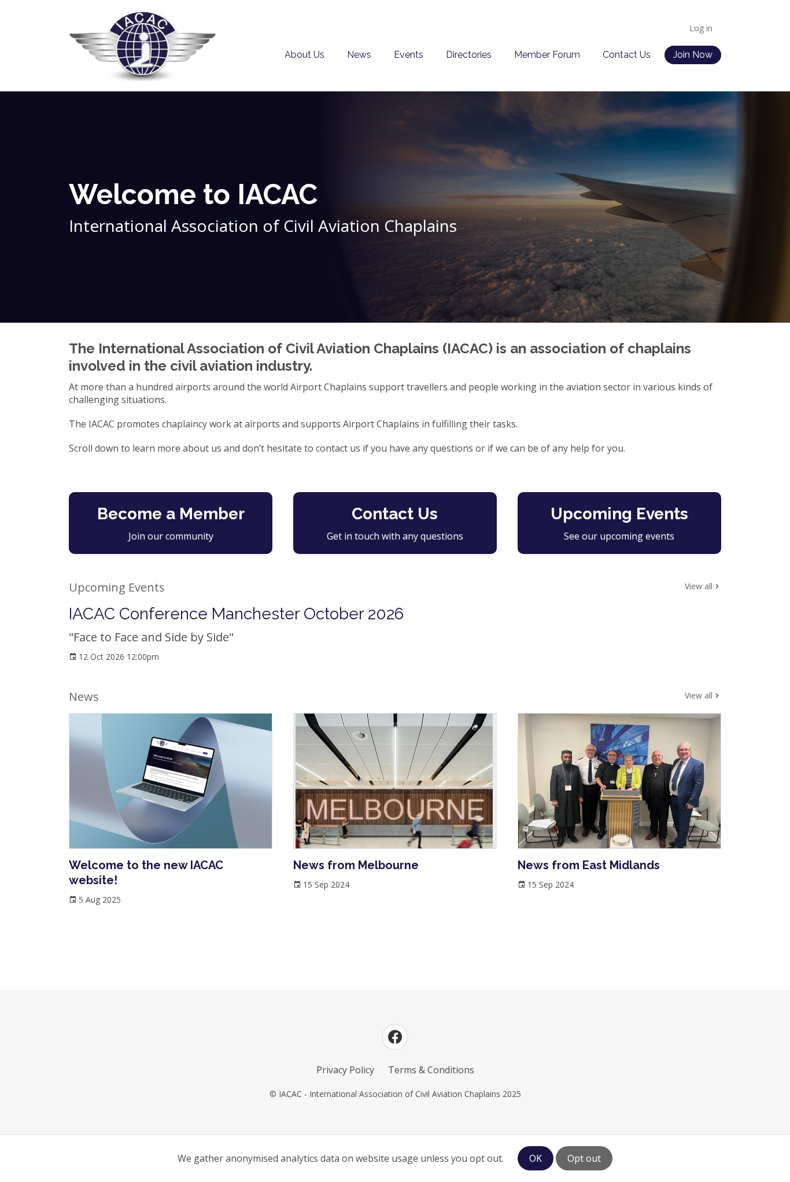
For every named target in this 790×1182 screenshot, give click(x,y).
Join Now (693, 54)
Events (408, 54)
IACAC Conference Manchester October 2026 (236, 613)
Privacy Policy (345, 1069)
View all (699, 586)
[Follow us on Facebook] (395, 1037)
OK (535, 1158)
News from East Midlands (589, 865)
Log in (701, 28)
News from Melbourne (356, 865)
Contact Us (627, 54)
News (359, 54)
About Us (304, 54)
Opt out (584, 1158)
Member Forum (547, 54)
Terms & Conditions (431, 1069)
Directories (469, 54)
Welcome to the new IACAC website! (146, 872)
